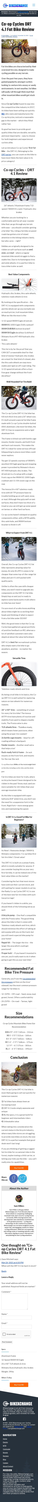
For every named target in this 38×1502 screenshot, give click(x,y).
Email (4, 1323)
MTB (4, 1446)
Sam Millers (6, 35)
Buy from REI (19, 1168)
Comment (6, 1292)
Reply (3, 1271)
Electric (5, 1442)
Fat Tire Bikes (9, 36)
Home (5, 1439)
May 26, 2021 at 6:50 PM (12, 1262)
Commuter (6, 1449)
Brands (5, 1453)
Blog (4, 1459)
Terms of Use (18, 1427)
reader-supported (23, 12)
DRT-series (6, 154)
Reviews (15, 36)
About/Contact (8, 1466)
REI (2, 114)
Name (4, 1314)
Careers (5, 1463)
